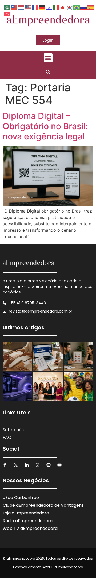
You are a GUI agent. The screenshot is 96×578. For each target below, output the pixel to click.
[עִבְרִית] (49, 7)
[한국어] (69, 7)
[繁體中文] (14, 7)
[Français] (35, 7)
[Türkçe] (7, 13)
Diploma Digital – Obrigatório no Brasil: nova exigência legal (45, 126)
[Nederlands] (21, 7)
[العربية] (7, 7)
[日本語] (62, 7)
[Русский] (83, 7)
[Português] (76, 7)
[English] (28, 7)
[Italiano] (56, 7)
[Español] (90, 7)
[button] (48, 57)
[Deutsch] (42, 7)
